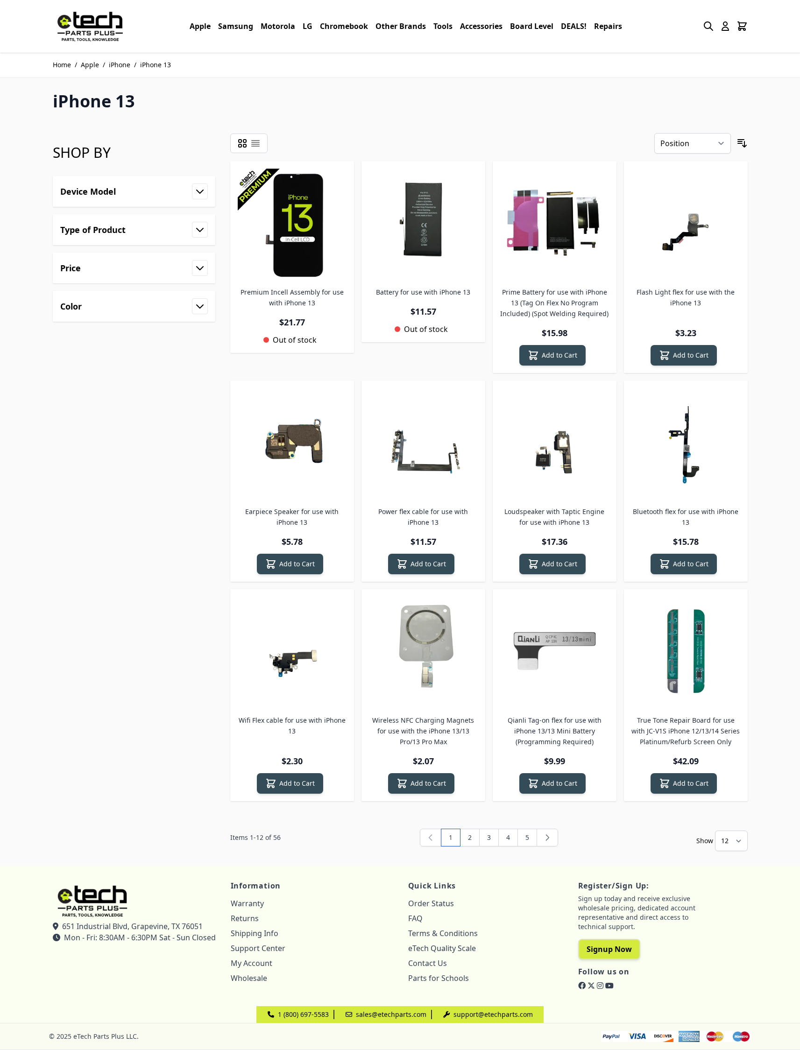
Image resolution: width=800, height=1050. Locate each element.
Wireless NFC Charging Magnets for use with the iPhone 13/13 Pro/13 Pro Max (423, 731)
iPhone (119, 64)
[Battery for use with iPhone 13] (423, 223)
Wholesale (249, 978)
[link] (430, 837)
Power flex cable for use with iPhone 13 (423, 517)
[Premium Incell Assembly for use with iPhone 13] (292, 223)
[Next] (547, 837)
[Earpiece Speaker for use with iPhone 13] (292, 442)
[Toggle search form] (708, 26)
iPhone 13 (155, 64)
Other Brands (400, 26)
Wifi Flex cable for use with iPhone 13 (292, 725)
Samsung (235, 26)
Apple (200, 26)
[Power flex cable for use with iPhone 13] (423, 442)
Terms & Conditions (443, 933)
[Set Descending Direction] (742, 143)
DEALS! (574, 26)
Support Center (258, 948)
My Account (251, 963)
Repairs (608, 26)
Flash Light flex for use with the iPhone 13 (686, 297)
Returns (245, 918)
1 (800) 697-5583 (303, 1014)
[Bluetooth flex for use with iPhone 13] (685, 442)
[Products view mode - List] (255, 143)
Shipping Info (254, 933)
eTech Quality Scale (442, 948)
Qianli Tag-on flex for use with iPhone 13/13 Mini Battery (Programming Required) (555, 731)
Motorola (278, 26)
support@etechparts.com (493, 1014)
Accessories (481, 26)
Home (62, 64)
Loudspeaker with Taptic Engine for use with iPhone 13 (554, 517)
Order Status (431, 903)
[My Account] (725, 26)
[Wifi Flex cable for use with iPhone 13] (292, 651)
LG (307, 26)
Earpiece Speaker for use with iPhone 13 (292, 517)
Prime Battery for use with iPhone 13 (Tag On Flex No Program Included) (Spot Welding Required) (554, 303)
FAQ (415, 918)
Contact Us (427, 963)
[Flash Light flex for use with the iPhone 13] (685, 223)
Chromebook (344, 26)
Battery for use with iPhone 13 (423, 292)
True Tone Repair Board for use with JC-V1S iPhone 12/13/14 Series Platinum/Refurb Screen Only (685, 731)
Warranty (247, 903)
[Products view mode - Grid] (242, 143)
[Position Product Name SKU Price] (692, 143)
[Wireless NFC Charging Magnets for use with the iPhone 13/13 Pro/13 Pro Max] (423, 651)
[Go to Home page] (90, 26)
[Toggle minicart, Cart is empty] (742, 26)
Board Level (531, 26)
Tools (443, 26)
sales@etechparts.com (391, 1014)
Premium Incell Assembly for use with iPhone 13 (292, 297)
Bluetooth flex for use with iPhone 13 (685, 517)
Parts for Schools (438, 978)
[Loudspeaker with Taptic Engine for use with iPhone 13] (554, 442)
